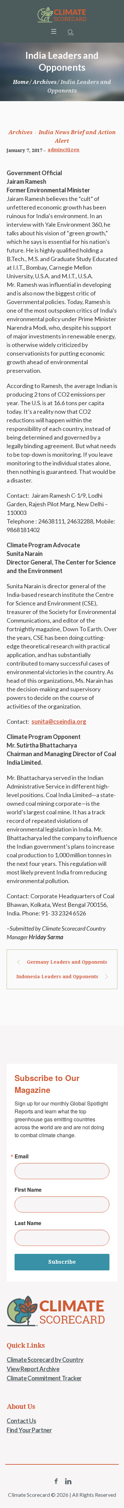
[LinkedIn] (68, 1481)
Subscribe (62, 1262)
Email (21, 1156)
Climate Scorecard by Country (45, 1359)
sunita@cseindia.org (58, 721)
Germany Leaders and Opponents (67, 962)
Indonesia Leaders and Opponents (57, 976)
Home (21, 82)
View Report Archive (33, 1369)
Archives (45, 82)
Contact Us (21, 1420)
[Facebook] (56, 1481)
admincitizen (63, 149)
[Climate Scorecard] (62, 15)
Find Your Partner (29, 1430)
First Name (28, 1189)
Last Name (28, 1223)
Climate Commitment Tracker (44, 1378)
